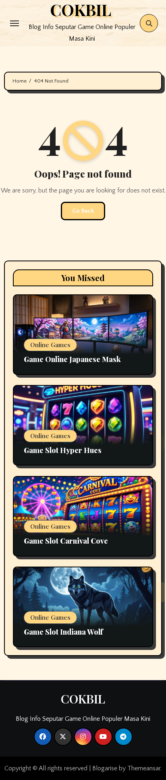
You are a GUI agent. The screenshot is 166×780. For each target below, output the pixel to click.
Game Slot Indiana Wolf (63, 632)
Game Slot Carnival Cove (66, 541)
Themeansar (143, 768)
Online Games (50, 345)
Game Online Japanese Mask (72, 359)
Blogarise (104, 768)
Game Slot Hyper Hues (63, 450)
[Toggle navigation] (14, 23)
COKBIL (83, 699)
